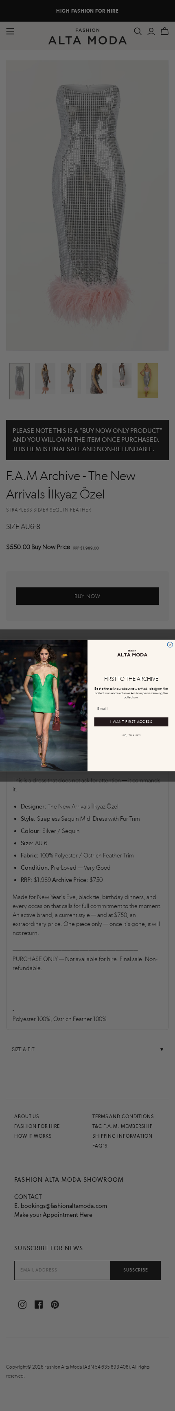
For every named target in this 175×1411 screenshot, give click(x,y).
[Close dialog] (170, 644)
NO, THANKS (131, 735)
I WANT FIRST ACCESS (131, 722)
